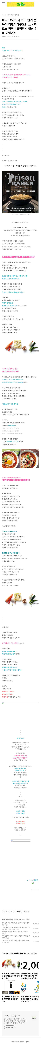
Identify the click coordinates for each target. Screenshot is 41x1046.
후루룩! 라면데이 (13, 919)
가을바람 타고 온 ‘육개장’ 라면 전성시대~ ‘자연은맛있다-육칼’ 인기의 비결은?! (16, 928)
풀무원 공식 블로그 (12, 1016)
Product (5, 919)
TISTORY (21, 1042)
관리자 (28, 1042)
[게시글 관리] (11, 911)
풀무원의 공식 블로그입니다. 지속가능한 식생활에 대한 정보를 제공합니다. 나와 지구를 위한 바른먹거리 (15, 1021)
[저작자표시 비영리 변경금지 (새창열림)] (26, 911)
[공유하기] (8, 911)
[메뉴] (3, 3)
